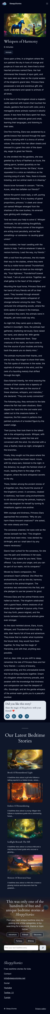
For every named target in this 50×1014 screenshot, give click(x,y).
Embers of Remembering (18, 806)
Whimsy (31, 941)
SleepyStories (15, 4)
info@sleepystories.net (14, 978)
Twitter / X (9, 992)
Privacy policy (40, 1009)
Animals (8, 52)
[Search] (43, 947)
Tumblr (7, 997)
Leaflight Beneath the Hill (18, 842)
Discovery (38, 935)
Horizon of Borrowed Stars (19, 878)
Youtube (8, 988)
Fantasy (19, 941)
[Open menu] (47, 3)
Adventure (13, 935)
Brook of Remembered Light (19, 773)
